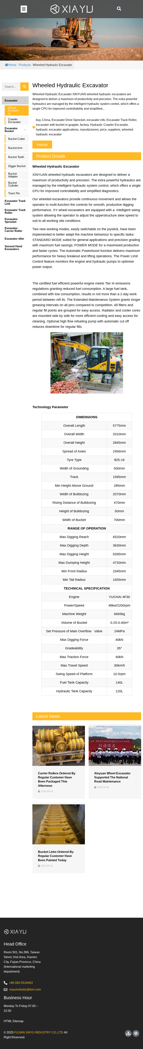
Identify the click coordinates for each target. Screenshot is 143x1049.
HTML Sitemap (13, 1021)
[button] (24, 9)
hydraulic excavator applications (57, 129)
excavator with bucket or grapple (57, 124)
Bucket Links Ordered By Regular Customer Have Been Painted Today (56, 856)
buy (38, 119)
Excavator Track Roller (121, 119)
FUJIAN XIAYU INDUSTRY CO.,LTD (38, 1032)
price (103, 129)
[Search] (24, 86)
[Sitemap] (128, 1033)
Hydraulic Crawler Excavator (109, 124)
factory (84, 124)
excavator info (96, 119)
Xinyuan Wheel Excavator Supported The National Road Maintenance (112, 777)
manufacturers (89, 129)
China (46, 119)
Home (12, 64)
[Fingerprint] (136, 1033)
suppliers (114, 129)
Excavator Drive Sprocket (68, 119)
